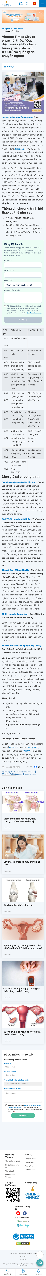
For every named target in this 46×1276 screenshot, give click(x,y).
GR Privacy (23, 1256)
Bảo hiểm (29, 1166)
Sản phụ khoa (30, 774)
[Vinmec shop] (32, 1192)
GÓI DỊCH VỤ (33, 747)
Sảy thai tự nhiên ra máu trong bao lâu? (22, 863)
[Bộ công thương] (23, 1237)
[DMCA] (23, 1243)
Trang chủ (6, 29)
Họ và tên (8, 260)
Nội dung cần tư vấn (12, 290)
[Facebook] (35, 767)
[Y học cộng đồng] (23, 1221)
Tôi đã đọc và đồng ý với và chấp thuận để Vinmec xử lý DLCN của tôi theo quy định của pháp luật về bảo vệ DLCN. (25, 1108)
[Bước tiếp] (23, 1226)
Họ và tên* (8, 1063)
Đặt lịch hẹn (30, 1170)
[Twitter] (39, 767)
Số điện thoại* (10, 1072)
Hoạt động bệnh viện (10, 31)
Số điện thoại (9, 270)
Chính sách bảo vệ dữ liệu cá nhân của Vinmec (23, 1253)
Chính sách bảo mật (34, 313)
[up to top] (40, 1254)
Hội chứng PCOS (8, 772)
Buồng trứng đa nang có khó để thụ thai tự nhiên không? (22, 1033)
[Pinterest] (43, 767)
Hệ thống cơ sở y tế (12, 1166)
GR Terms (23, 1259)
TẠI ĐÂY (27, 751)
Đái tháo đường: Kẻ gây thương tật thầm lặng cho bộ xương (22, 990)
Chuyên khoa (30, 1159)
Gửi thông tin (23, 1115)
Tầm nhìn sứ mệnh (12, 1161)
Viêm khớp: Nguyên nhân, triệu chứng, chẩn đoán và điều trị (20, 820)
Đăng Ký (23, 319)
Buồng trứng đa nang (25, 772)
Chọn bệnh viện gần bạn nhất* (16, 1080)
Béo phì (5, 774)
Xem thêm (7, 828)
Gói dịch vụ (29, 1162)
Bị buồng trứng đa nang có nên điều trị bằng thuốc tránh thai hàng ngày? (23, 947)
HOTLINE (13, 747)
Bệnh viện (8, 280)
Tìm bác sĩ (9, 1171)
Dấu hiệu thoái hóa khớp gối (18, 905)
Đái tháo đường (16, 774)
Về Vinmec (18, 29)
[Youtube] (18, 1213)
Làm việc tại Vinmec (10, 1176)
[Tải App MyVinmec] (12, 1195)
